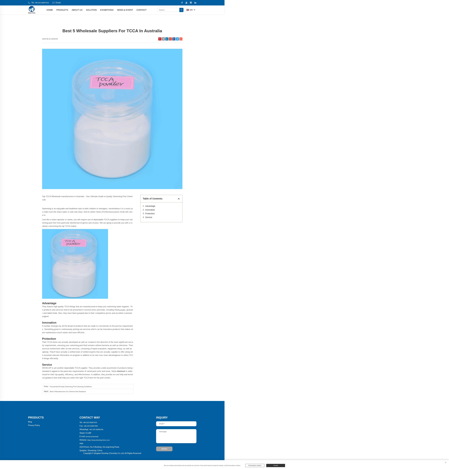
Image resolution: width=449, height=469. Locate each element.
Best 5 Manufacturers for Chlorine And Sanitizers (68, 391)
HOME (50, 10)
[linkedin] (195, 3)
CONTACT (141, 10)
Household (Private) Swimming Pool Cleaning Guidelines (71, 387)
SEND (164, 449)
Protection (150, 213)
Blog (30, 422)
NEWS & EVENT (125, 10)
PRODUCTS (62, 10)
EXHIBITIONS (107, 10)
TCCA (113, 371)
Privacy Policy (34, 425)
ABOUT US (77, 10)
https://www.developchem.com (98, 440)
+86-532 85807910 (42, 3)
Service (148, 217)
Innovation (150, 210)
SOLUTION (91, 10)
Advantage (150, 206)
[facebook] (182, 3)
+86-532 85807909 (91, 426)
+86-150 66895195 (96, 429)
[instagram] (191, 3)
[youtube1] (186, 3)
